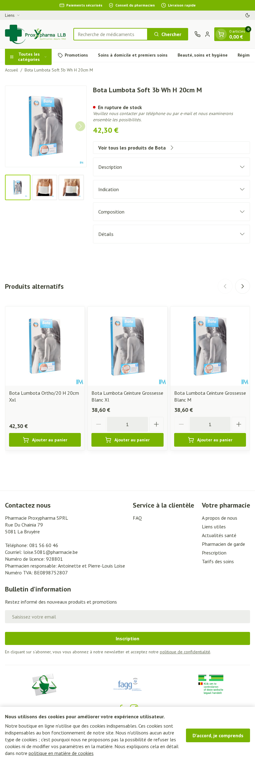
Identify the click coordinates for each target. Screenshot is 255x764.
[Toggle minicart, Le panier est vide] (221, 34)
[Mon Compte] (207, 34)
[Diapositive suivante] (242, 286)
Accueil (11, 70)
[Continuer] (80, 126)
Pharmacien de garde (223, 544)
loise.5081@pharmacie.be (50, 552)
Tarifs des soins (218, 561)
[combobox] (110, 34)
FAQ (137, 518)
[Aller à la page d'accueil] (36, 34)
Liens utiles (214, 526)
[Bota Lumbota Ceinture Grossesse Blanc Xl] (127, 346)
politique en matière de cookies (61, 753)
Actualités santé (219, 535)
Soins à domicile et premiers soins (133, 55)
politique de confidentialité (185, 652)
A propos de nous (219, 518)
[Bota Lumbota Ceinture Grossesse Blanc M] (210, 346)
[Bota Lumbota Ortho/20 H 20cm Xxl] (45, 346)
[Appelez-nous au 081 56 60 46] (197, 34)
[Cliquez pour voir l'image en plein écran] (45, 126)
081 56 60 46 (43, 545)
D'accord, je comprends (217, 735)
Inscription (127, 638)
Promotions (76, 55)
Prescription (214, 553)
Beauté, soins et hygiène (203, 55)
